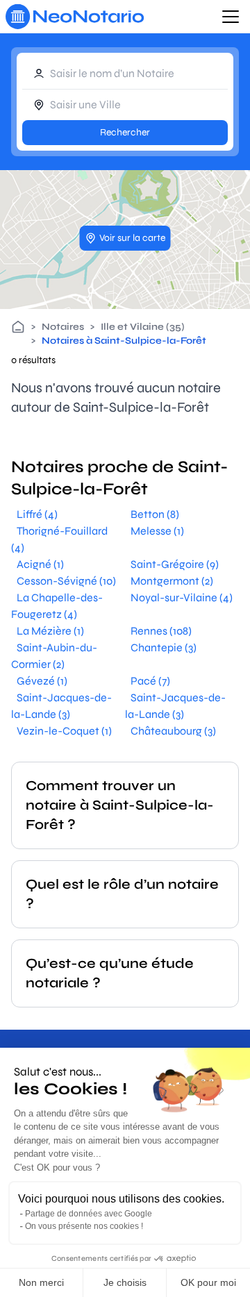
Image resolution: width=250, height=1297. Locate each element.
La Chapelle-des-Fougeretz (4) (57, 606)
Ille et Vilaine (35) (143, 327)
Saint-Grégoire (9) (175, 564)
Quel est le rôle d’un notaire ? (122, 894)
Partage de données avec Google (88, 1214)
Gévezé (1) (42, 680)
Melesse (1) (157, 530)
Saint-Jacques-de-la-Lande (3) (61, 706)
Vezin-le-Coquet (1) (64, 730)
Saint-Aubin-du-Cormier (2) (54, 656)
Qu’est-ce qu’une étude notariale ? (110, 973)
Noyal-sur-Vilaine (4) (182, 597)
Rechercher (125, 132)
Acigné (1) (40, 564)
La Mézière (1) (50, 630)
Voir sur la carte (132, 238)
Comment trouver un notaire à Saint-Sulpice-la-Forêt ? (120, 805)
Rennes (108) (161, 630)
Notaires (63, 327)
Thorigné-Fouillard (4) (59, 539)
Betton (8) (155, 514)
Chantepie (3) (164, 647)
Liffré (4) (37, 514)
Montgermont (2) (172, 580)
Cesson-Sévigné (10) (66, 580)
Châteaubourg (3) (173, 730)
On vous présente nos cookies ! (84, 1226)
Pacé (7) (150, 680)
